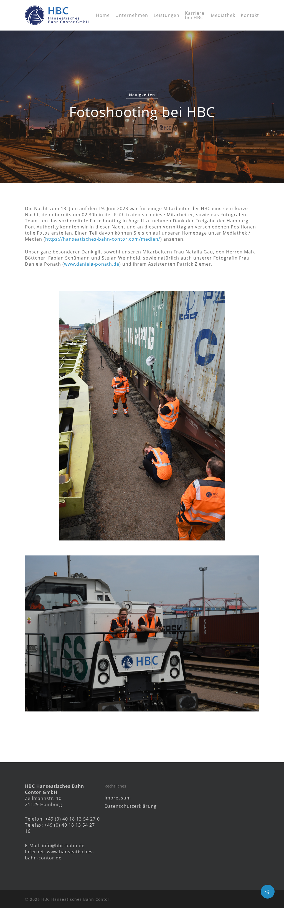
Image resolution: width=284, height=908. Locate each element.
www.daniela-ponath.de (91, 264)
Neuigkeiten (142, 94)
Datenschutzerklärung (131, 806)
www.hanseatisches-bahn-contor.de (59, 855)
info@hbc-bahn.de (63, 845)
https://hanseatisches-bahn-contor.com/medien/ (102, 239)
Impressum (118, 798)
